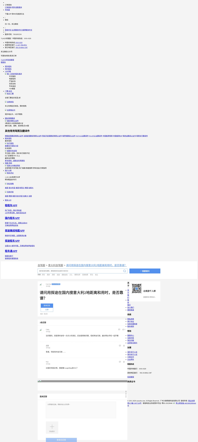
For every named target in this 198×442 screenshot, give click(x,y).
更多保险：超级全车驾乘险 (15, 161)
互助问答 (10, 192)
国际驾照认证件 (13, 121)
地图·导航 (8, 163)
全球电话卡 (11, 110)
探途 (48, 274)
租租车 (3, 62)
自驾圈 (41, 265)
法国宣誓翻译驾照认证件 (33, 136)
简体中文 (8, 30)
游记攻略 (10, 184)
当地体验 (10, 102)
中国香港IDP (117, 136)
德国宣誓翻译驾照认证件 (14, 136)
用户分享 (8, 170)
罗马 (91, 274)
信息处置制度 (132, 324)
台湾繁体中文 (17, 30)
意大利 (46, 313)
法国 (30, 196)
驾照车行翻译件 (142, 136)
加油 (58, 274)
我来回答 (47, 305)
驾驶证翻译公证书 (129, 136)
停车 (43, 274)
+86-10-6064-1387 (21, 47)
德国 (26, 188)
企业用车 (130, 359)
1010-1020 (18, 42)
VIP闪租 (8, 71)
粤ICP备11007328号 (134, 403)
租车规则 (130, 326)
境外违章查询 (17, 7)
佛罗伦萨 (77, 274)
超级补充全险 (12, 151)
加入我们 (130, 307)
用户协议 (130, 321)
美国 (6, 188)
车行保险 (10, 143)
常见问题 (130, 340)
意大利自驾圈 (55, 265)
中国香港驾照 (108, 136)
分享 (47, 310)
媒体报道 (130, 310)
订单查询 (8, 7)
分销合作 (130, 357)
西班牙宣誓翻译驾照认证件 (52, 136)
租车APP (8, 200)
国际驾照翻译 (10, 118)
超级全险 (65, 274)
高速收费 (85, 274)
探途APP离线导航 (13, 165)
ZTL (71, 274)
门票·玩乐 (8, 91)
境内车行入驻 (132, 354)
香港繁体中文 (27, 30)
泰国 (17, 188)
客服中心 (130, 335)
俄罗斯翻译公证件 (68, 136)
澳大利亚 (12, 188)
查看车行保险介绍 (11, 146)
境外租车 (8, 66)
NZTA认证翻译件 (82, 136)
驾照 (53, 274)
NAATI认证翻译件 (95, 136)
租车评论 (10, 173)
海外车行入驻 (132, 352)
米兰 (96, 274)
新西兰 (21, 188)
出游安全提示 (132, 343)
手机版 (7, 10)
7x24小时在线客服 (7, 60)
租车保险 (8, 138)
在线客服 (130, 377)
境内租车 (8, 69)
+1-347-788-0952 (21, 45)
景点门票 (10, 94)
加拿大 (30, 188)
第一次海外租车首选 (14, 74)
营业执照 (191, 401)
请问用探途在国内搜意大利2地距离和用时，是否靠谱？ (96, 265)
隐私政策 (130, 319)
